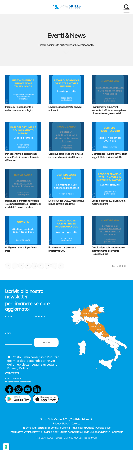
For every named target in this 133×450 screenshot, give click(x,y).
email (8, 332)
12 (41, 265)
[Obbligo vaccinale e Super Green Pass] (23, 230)
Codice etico (103, 427)
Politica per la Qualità (82, 427)
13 (48, 265)
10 (28, 265)
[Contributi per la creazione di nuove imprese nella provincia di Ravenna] (66, 136)
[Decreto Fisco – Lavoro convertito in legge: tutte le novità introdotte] (110, 136)
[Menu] (122, 11)
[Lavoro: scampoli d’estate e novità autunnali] (66, 89)
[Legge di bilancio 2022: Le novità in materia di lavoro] (110, 183)
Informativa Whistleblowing (26, 431)
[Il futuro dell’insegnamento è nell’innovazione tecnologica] (23, 89)
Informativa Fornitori (34, 427)
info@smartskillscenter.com (18, 381)
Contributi (117, 431)
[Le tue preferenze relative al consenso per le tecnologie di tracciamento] (6, 446)
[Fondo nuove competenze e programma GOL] (66, 230)
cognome (39, 316)
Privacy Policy (61, 423)
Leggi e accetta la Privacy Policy (32, 366)
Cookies (75, 423)
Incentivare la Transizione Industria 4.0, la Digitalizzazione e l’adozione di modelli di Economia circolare (23, 203)
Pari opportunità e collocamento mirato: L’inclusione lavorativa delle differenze (22, 157)
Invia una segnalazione (97, 431)
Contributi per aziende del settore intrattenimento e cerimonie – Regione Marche (108, 250)
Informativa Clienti (58, 427)
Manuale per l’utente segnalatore (63, 431)
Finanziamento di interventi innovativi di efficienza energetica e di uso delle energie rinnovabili (109, 110)
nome (8, 316)
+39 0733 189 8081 (13, 378)
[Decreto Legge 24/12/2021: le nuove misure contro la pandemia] (66, 183)
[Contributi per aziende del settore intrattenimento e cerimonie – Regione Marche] (110, 230)
